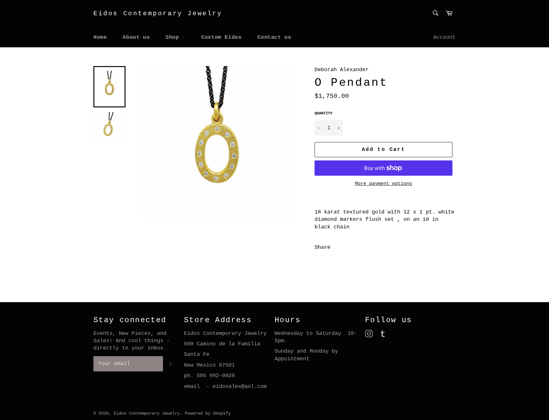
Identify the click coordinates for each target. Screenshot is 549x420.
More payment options (383, 183)
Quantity (323, 113)
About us (136, 37)
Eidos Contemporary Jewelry (157, 13)
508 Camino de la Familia (222, 344)
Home (100, 37)
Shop (174, 37)
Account (444, 37)
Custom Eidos (221, 37)
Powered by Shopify (208, 413)
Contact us (274, 37)
